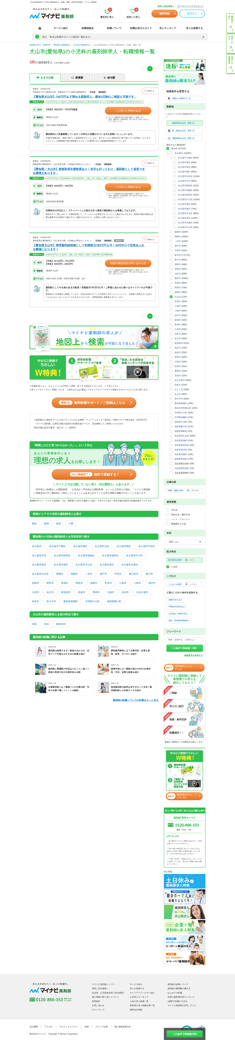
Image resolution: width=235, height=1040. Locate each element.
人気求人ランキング (139, 997)
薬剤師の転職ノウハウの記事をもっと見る (135, 700)
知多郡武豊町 (181, 454)
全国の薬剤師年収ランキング (181, 997)
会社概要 (34, 1026)
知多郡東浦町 (181, 440)
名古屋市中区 (39, 555)
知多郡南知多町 (182, 445)
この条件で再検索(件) (184, 1034)
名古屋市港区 (39, 564)
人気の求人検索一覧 (139, 1001)
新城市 (178, 320)
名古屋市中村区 (146, 546)
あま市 (178, 394)
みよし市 (179, 389)
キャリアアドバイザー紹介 (142, 993)
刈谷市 (178, 273)
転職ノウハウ (114, 28)
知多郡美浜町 (181, 449)
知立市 (50, 592)
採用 (87, 1026)
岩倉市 (81, 592)
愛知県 (174, 148)
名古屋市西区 (124, 546)
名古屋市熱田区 (110, 555)
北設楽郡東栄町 (182, 468)
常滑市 (108, 583)
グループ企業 (101, 1026)
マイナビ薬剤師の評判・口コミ (182, 1005)
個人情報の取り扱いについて (105, 997)
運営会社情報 (136, 1010)
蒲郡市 (93, 583)
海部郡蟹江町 (114, 601)
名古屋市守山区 (83, 564)
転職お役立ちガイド (141, 28)
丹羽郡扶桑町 (181, 417)
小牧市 (137, 583)
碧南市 (35, 583)
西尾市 (79, 583)
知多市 (178, 334)
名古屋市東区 (80, 546)
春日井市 (133, 573)
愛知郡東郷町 (70, 601)
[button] (150, 91)
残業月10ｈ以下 (175, 600)
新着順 (79, 77)
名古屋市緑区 (107, 564)
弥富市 (35, 601)
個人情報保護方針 (122, 1026)
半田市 (117, 573)
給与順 (111, 77)
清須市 (125, 592)
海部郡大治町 (181, 422)
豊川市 (149, 573)
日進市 (110, 592)
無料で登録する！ (95, 474)
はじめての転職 (175, 993)
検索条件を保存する (193, 655)
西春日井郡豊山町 (183, 408)
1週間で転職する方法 (177, 1001)
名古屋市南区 (61, 564)
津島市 (178, 264)
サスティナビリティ (68, 1026)
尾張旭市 (66, 592)
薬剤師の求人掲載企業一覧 (142, 1005)
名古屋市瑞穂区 (86, 555)
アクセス (48, 1026)
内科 (34, 624)
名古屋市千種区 (57, 546)
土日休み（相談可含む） (179, 613)
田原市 (178, 366)
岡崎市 (74, 573)
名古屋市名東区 (129, 564)
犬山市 (178, 297)
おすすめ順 (47, 77)
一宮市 (88, 573)
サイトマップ (98, 1010)
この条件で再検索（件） (185, 648)
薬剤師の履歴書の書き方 (179, 988)
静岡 (46, 523)
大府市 (35, 592)
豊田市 (50, 583)
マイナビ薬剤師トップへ (103, 984)
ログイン (192, 13)
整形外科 (61, 624)
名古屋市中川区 (134, 555)
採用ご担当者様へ (166, 6)
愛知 (34, 523)
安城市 (64, 583)
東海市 (178, 324)
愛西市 (178, 371)
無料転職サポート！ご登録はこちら (93, 402)
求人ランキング (167, 28)
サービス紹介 (61, 28)
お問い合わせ (98, 1005)
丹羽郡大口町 (92, 601)
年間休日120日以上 (176, 606)
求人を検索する (194, 28)
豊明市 (96, 592)
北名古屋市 (142, 592)
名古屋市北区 (102, 546)
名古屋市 (37, 546)
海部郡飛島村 (181, 431)
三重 (70, 523)
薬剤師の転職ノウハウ (178, 984)
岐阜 (58, 523)
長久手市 (51, 601)
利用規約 (96, 1001)
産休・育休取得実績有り (179, 620)
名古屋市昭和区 (62, 555)
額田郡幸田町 (181, 459)
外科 (46, 624)
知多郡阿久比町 (182, 436)
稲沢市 (152, 583)
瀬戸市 (103, 573)
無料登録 (164, 13)
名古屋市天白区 (40, 573)
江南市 (122, 583)
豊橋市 (59, 573)
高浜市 (178, 348)
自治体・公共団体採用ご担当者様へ (108, 993)
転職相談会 (88, 28)
